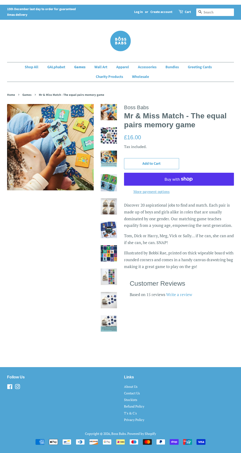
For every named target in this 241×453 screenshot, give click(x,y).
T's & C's (130, 413)
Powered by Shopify (141, 433)
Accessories (147, 67)
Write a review (179, 294)
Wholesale (140, 76)
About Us (130, 386)
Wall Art (100, 67)
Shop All (31, 67)
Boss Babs (118, 433)
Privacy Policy (134, 419)
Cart (188, 12)
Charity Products (109, 76)
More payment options (151, 191)
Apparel (122, 67)
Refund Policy (134, 406)
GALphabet (56, 67)
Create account (161, 12)
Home (11, 95)
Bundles (172, 67)
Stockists (130, 399)
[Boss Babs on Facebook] (9, 387)
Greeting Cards (200, 67)
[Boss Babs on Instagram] (17, 387)
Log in (138, 12)
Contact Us (132, 393)
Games (79, 67)
